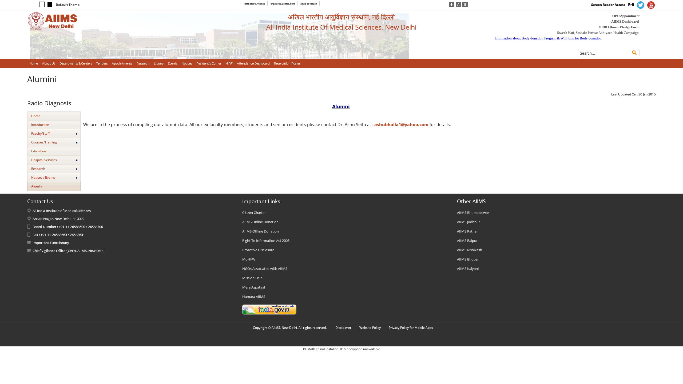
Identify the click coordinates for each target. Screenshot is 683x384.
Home (35, 116)
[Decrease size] (465, 4)
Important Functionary (51, 242)
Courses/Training (44, 142)
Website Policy (370, 327)
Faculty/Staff (40, 133)
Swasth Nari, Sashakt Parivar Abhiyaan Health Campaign (598, 33)
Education (38, 151)
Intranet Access (254, 3)
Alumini (36, 186)
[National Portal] (269, 309)
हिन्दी (631, 4)
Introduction (40, 124)
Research (38, 168)
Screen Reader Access (608, 4)
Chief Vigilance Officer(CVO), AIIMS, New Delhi (68, 250)
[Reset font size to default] (458, 4)
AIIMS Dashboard (625, 21)
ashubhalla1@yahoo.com (401, 124)
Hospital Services (44, 160)
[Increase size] (451, 4)
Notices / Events (43, 177)
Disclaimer (343, 327)
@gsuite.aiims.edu (283, 3)
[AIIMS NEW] (52, 20)
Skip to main (308, 3)
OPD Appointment (626, 16)
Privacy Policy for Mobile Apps (411, 327)
